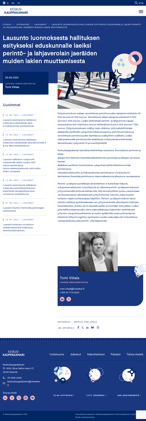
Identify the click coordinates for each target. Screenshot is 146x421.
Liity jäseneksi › (96, 395)
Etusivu (7, 24)
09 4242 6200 (14, 377)
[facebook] (78, 328)
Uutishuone (23, 24)
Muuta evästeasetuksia (85, 417)
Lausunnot (40, 24)
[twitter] (82, 328)
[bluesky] (92, 328)
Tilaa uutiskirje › (63, 395)
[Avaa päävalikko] (141, 11)
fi (7, 3)
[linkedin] (87, 328)
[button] (139, 3)
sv (19, 3)
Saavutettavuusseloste (84, 414)
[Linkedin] (62, 299)
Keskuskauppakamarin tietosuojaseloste (112, 414)
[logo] (16, 11)
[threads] (98, 328)
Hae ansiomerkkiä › (129, 395)
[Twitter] (68, 299)
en (13, 3)
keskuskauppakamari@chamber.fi (23, 383)
